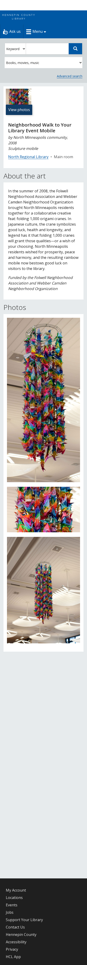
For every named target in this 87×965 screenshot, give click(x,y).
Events (11, 905)
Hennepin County (21, 934)
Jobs (9, 912)
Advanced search (69, 76)
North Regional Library (28, 156)
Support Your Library (24, 919)
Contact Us (15, 927)
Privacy (12, 949)
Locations (14, 897)
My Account (16, 890)
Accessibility (16, 941)
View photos (19, 109)
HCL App (13, 956)
